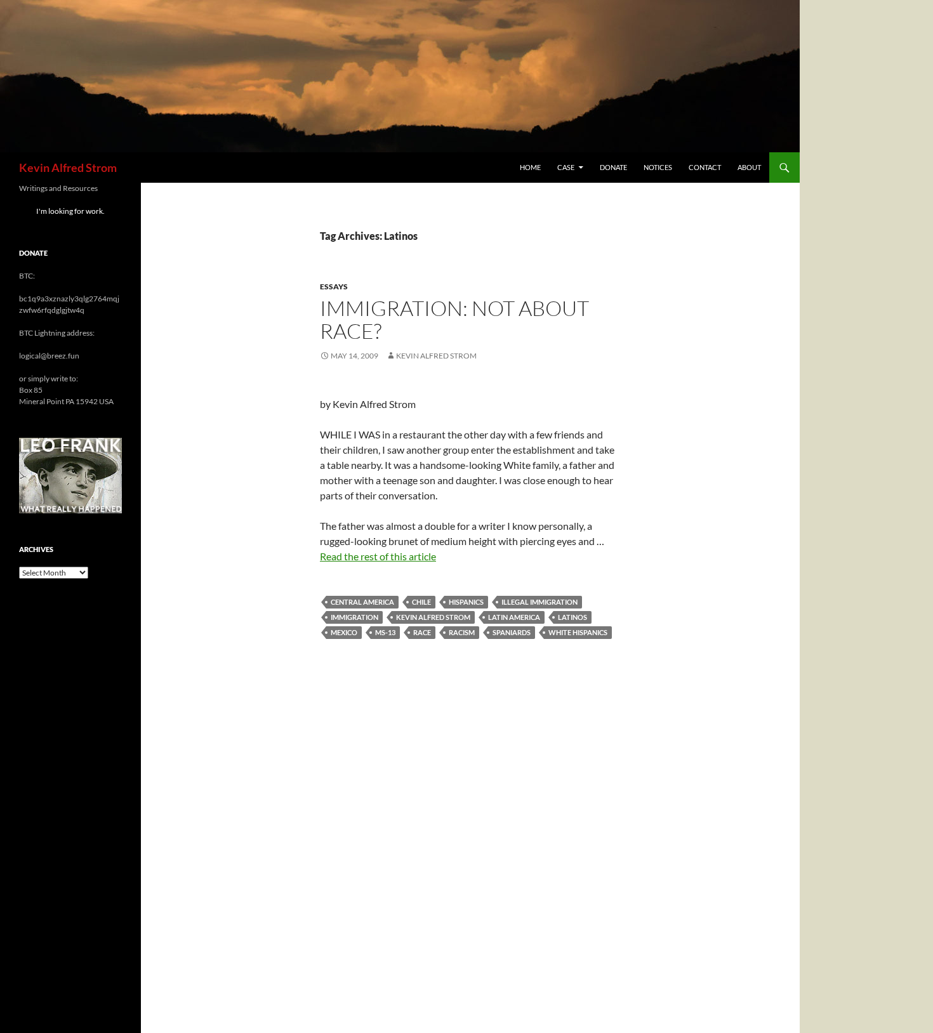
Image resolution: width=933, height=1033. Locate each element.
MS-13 (385, 632)
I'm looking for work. (70, 211)
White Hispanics (577, 632)
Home (530, 167)
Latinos (572, 617)
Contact (705, 167)
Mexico (344, 632)
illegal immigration (539, 602)
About (749, 167)
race (422, 632)
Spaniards (512, 632)
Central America (362, 602)
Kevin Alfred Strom (68, 167)
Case (565, 167)
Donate (613, 167)
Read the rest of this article (378, 556)
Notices (658, 167)
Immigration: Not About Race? (454, 319)
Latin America (514, 617)
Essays (334, 286)
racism (462, 632)
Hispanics (466, 602)
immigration (354, 617)
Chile (421, 602)
